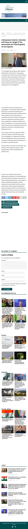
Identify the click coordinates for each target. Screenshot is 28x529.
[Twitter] (12, 526)
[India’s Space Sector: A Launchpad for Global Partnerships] (4, 478)
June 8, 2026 (4, 506)
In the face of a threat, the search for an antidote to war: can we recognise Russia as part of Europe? (17, 470)
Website (3, 279)
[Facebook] (15, 526)
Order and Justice (7, 207)
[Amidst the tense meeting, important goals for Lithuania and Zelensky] (4, 494)
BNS (12, 50)
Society (3, 335)
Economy (4, 372)
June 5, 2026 (11, 515)
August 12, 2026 (12, 474)
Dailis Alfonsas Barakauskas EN (10, 204)
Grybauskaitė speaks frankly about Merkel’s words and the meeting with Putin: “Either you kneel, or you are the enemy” (17, 486)
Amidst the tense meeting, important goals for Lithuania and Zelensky (17, 494)
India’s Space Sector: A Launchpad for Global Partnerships (17, 477)
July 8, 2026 (11, 497)
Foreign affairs (6, 409)
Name (3, 271)
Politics (3, 298)
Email (2, 275)
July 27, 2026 (11, 489)
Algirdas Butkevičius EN (11, 201)
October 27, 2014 (6, 50)
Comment (3, 260)
